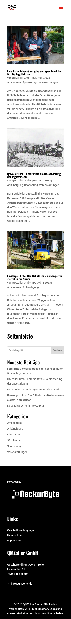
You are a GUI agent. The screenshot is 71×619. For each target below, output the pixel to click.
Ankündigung (15, 185)
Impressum (14, 540)
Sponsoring (30, 82)
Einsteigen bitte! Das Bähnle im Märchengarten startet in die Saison (34, 277)
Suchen (57, 350)
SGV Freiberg (15, 440)
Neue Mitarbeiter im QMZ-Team (26, 405)
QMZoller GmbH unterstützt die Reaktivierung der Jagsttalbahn (34, 175)
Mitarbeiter (14, 434)
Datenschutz (14, 535)
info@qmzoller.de (21, 583)
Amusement (14, 82)
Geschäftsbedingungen (21, 530)
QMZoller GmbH (21, 77)
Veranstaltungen (48, 82)
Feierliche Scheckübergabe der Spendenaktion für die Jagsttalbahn (34, 72)
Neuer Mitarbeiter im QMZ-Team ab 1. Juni (33, 389)
